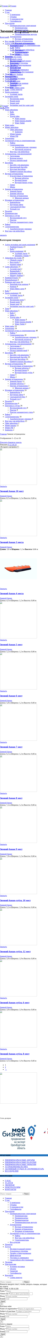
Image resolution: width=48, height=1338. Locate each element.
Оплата (13, 1269)
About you (5, 1294)
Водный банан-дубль (23, 373)
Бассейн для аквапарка (19, 355)
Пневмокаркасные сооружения (23, 26)
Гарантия (14, 1271)
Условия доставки (17, 78)
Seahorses (9, 430)
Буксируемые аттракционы (21, 366)
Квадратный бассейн (18, 357)
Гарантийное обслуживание (21, 72)
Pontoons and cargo (12, 282)
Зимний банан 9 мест (11, 849)
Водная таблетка (22, 368)
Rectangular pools (17, 300)
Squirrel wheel (15, 264)
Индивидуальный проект (20, 1249)
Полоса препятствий (18, 350)
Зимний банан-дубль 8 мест (14, 1054)
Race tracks (14, 262)
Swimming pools (11, 298)
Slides (12, 315)
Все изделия (15, 1242)
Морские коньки (22, 388)
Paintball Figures (16, 247)
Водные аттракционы (24, 39)
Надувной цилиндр (23, 339)
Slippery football (16, 275)
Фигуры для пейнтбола (24, 50)
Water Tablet (20, 324)
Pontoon (13, 286)
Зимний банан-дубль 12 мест (15, 951)
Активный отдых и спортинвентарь (25, 45)
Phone (3, 1296)
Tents (7, 309)
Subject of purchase (8, 1311)
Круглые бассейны (18, 359)
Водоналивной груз (18, 408)
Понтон (13, 410)
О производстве (16, 19)
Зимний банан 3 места (12, 542)
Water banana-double (23, 322)
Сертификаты (15, 21)
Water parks (9, 326)
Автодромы (15, 346)
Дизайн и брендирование (20, 65)
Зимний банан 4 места (12, 593)
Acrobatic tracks (21, 253)
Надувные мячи (16, 395)
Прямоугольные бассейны (21, 361)
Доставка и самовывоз (19, 1258)
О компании (15, 14)
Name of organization (9, 1309)
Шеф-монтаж (15, 1255)
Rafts (12, 249)
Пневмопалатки (21, 1218)
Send (3, 1301)
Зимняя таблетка (17, 384)
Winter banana (10, 425)
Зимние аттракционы (24, 41)
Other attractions (11, 423)
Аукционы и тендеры (19, 63)
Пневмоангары (21, 28)
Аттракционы (15, 37)
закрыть (3, 235)
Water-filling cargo (17, 289)
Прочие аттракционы (19, 386)
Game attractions (11, 267)
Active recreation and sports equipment (20, 245)
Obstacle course (16, 260)
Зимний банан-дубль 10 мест (15, 900)
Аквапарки (9, 328)
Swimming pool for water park (22, 306)
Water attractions (11, 311)
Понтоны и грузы (12, 406)
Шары (12, 377)
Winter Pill (9, 428)
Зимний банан (16, 381)
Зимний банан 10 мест (12, 491)
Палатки (8, 401)
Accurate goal (15, 269)
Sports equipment (16, 251)
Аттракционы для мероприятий (18, 344)
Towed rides (14, 317)
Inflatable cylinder (22, 256)
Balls (12, 313)
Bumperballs (15, 271)
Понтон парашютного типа (21, 412)
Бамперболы (15, 392)
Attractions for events (13, 258)
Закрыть (3, 486)
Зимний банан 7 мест (11, 747)
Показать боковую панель (11, 442)
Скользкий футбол (17, 397)
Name (3, 1291)
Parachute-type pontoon (19, 284)
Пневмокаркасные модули (26, 34)
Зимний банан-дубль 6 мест (14, 1002)
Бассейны (9, 353)
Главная (3, 434)
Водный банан (21, 370)
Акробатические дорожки (26, 337)
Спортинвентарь (17, 335)
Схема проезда (16, 89)
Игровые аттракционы (14, 390)
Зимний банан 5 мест (11, 644)
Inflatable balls (15, 273)
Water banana (20, 320)
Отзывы (13, 17)
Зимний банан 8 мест (11, 798)
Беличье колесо (16, 348)
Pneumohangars (11, 280)
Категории (4, 37)
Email (2, 1299)
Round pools (15, 302)
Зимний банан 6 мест (11, 695)
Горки (12, 375)
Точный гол (15, 399)
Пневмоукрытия (21, 1220)
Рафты (17, 48)
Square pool (14, 304)
